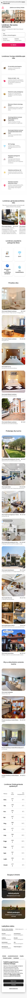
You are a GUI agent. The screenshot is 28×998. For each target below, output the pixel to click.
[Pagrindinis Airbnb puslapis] (3, 7)
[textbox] (7, 40)
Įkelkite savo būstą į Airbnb (17, 7)
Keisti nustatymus (13, 988)
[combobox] (13, 35)
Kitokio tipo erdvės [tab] (19, 929)
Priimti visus (13, 981)
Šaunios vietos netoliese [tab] (7, 929)
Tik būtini (13, 984)
